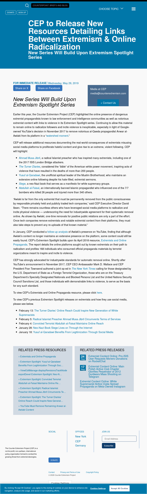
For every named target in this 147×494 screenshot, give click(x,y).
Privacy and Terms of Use (70, 472)
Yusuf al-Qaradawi (29, 175)
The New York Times (83, 268)
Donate (10, 12)
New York (80, 436)
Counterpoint (50, 5)
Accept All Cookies (119, 488)
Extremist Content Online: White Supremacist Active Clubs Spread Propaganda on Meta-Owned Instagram (102, 383)
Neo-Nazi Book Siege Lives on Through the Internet (62, 327)
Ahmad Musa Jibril (29, 158)
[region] (73, 489)
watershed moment (57, 135)
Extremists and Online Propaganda (38, 356)
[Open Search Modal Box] (27, 5)
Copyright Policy (92, 472)
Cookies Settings (60, 483)
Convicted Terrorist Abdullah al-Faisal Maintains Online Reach (68, 323)
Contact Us (109, 103)
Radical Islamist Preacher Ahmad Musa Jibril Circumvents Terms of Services (77, 319)
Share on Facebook (49, 88)
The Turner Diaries (29, 166)
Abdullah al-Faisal (29, 188)
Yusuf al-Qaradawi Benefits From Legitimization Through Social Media (73, 332)
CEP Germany (80, 443)
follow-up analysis (57, 231)
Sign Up (22, 12)
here (99, 292)
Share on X (21, 88)
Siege (22, 183)
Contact (52, 472)
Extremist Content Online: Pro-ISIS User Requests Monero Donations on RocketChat (108, 358)
